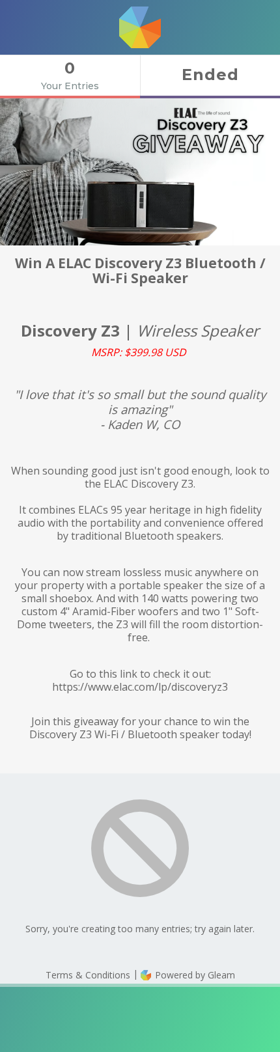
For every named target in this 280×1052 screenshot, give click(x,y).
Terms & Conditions (88, 975)
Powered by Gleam (193, 975)
